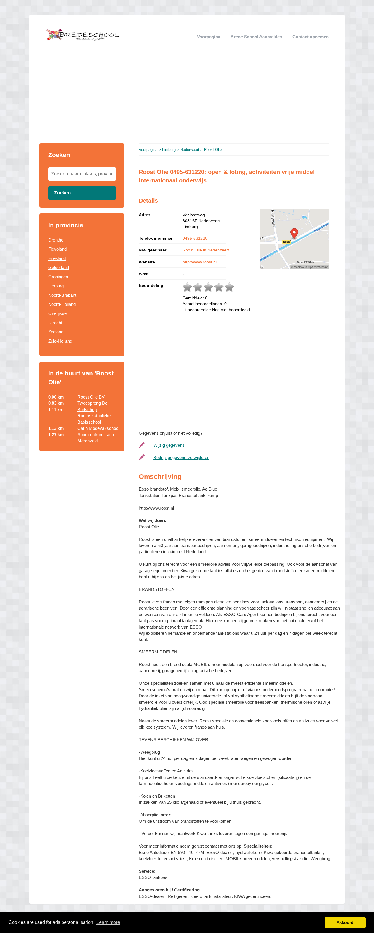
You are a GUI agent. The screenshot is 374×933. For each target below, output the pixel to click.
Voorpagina (208, 36)
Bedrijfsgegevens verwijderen (181, 457)
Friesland (57, 258)
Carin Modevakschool (98, 428)
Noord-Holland (62, 304)
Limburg (56, 285)
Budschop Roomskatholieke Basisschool (94, 416)
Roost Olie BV (91, 396)
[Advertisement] (187, 99)
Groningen (58, 276)
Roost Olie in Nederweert (206, 250)
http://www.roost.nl (200, 262)
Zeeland (55, 331)
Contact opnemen (310, 36)
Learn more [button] (108, 922)
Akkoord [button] (345, 922)
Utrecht (55, 322)
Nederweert (189, 149)
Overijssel (57, 313)
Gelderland (58, 267)
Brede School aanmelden (256, 36)
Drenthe (55, 239)
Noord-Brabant (62, 295)
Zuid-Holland (60, 341)
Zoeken (62, 192)
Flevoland (57, 248)
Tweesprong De (92, 403)
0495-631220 (195, 238)
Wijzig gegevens (169, 445)
